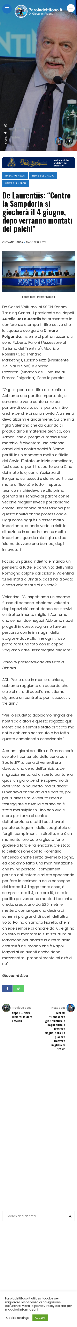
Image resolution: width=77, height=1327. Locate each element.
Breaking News (15, 175)
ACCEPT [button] (40, 1318)
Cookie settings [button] (17, 1318)
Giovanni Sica (12, 242)
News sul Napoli (15, 183)
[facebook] (5, 133)
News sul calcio (43, 175)
